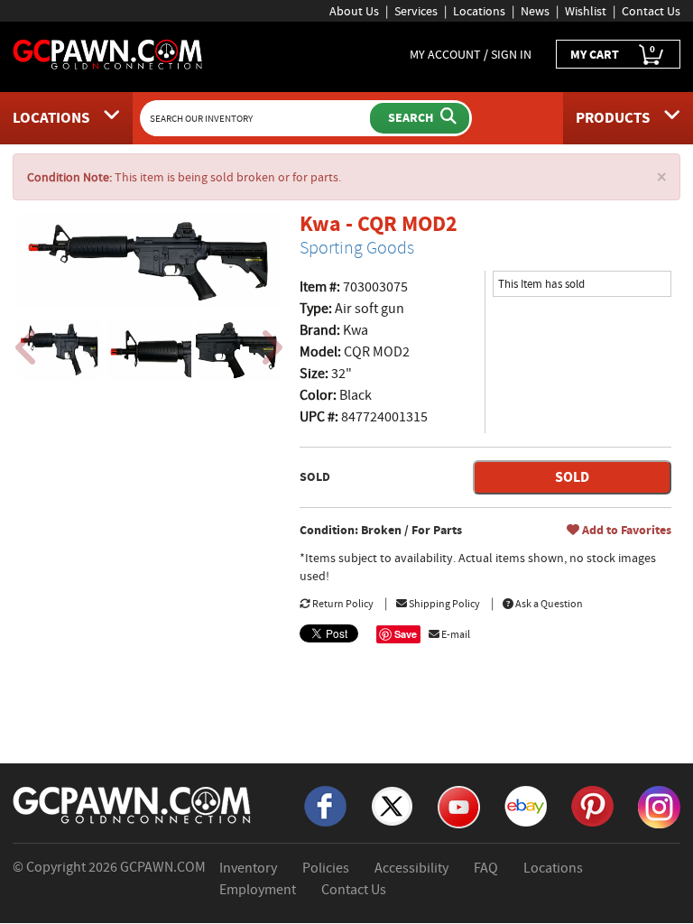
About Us (354, 11)
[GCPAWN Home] (133, 804)
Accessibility (411, 868)
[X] (392, 805)
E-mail (454, 634)
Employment (257, 890)
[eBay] (525, 805)
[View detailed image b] (148, 349)
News (535, 11)
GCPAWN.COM (163, 867)
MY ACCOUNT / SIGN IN (470, 54)
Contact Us (651, 11)
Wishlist (585, 11)
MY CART (612, 52)
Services (416, 11)
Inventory (248, 868)
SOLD (572, 476)
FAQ (486, 868)
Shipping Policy (443, 603)
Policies (325, 868)
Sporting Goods (357, 247)
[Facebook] (325, 805)
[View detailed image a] (59, 349)
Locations (479, 11)
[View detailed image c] (238, 349)
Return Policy (342, 603)
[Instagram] (659, 806)
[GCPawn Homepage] (108, 53)
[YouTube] (459, 806)
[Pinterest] (592, 805)
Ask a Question (548, 603)
